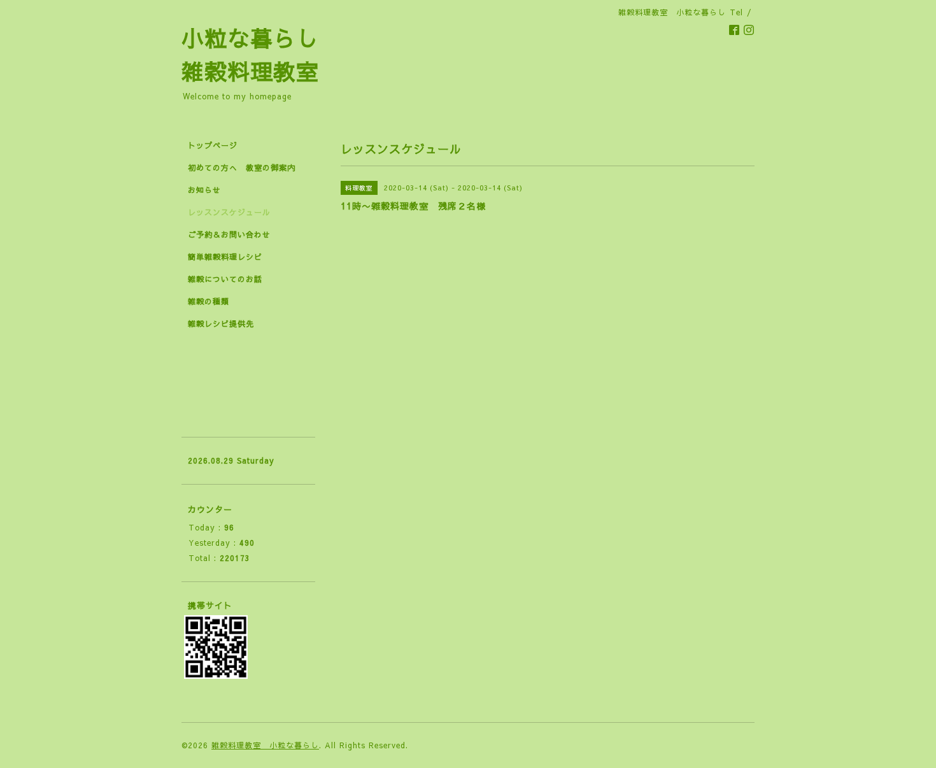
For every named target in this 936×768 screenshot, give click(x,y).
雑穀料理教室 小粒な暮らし (265, 745)
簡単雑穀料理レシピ (225, 257)
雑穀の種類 (208, 301)
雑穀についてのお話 (225, 279)
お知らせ (204, 190)
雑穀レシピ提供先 (221, 323)
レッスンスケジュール (229, 212)
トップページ (213, 145)
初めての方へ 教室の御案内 (241, 167)
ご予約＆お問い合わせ (229, 234)
